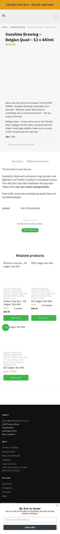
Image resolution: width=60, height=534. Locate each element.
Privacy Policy (8, 451)
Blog (4, 496)
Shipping (6, 459)
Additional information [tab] (37, 161)
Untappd (6, 492)
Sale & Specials (16, 362)
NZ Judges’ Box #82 (41, 301)
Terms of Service (10, 447)
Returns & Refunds (11, 455)
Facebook (7, 484)
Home (4, 27)
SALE (5, 362)
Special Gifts (9, 298)
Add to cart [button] (16, 318)
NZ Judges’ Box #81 (14, 367)
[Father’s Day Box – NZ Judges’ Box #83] (15, 274)
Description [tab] (17, 161)
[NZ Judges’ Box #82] (43, 274)
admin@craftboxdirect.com (15, 420)
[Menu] (3, 16)
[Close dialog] (57, 505)
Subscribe (30, 527)
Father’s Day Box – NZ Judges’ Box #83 (14, 303)
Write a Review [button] (30, 230)
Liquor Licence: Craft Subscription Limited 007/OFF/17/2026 (14, 467)
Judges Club (16, 294)
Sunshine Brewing (17, 27)
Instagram (7, 488)
